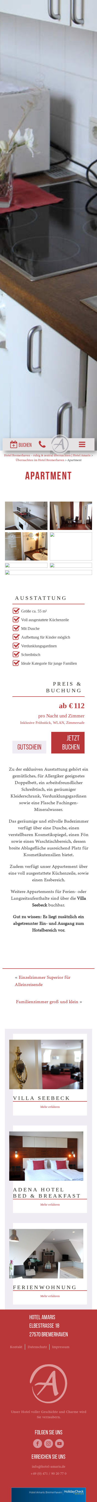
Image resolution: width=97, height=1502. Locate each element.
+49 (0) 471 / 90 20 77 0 (48, 1473)
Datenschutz (37, 1346)
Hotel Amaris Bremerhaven (45, 1492)
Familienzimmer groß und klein (47, 1001)
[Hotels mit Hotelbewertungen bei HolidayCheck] (73, 1492)
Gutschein (29, 747)
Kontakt (16, 1346)
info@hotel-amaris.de (48, 1466)
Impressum (60, 1346)
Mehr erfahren (50, 1107)
